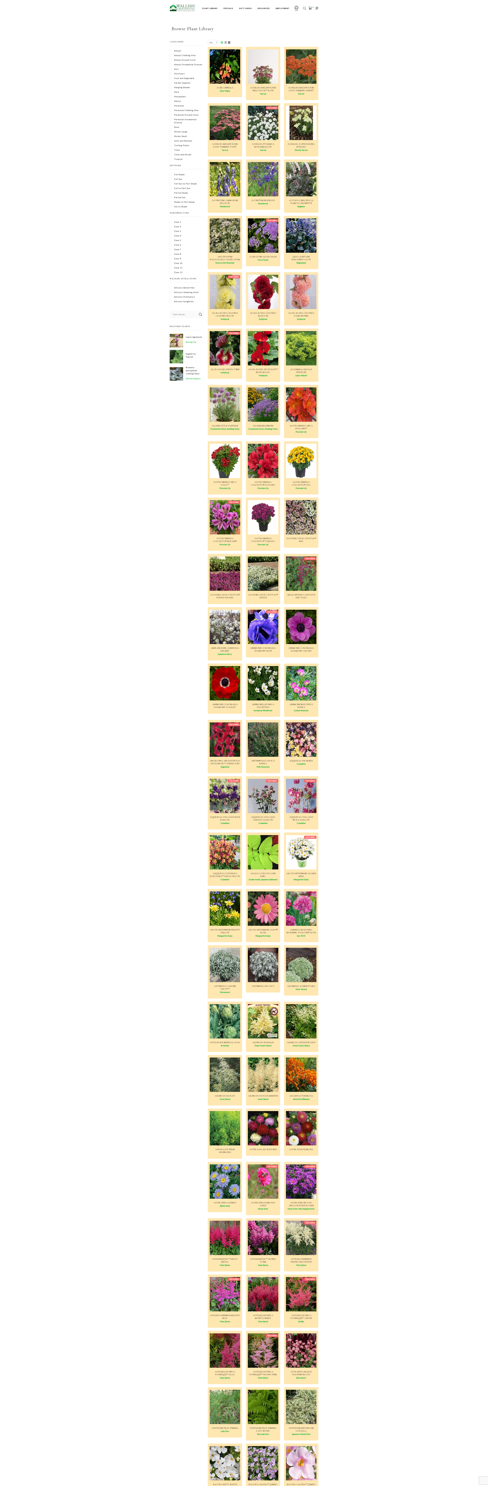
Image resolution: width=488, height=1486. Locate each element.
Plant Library (210, 8)
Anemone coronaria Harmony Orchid (301, 649)
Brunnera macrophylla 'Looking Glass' (193, 370)
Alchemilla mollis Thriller (301, 371)
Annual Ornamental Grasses (188, 64)
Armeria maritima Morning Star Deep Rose (301, 931)
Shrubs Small (180, 136)
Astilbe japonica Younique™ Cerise (301, 1317)
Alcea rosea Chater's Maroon (263, 314)
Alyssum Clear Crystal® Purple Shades (225, 596)
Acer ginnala (225, 87)
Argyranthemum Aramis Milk (301, 875)
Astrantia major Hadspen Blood (301, 1373)
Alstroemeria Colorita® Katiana (263, 483)
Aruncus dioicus (225, 1095)
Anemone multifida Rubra (301, 706)
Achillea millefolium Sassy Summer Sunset (301, 89)
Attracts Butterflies (184, 288)
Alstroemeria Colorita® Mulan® (225, 540)
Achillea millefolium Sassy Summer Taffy (225, 145)
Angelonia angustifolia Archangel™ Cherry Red (225, 762)
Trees (177, 150)
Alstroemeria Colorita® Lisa (301, 483)
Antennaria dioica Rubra (263, 762)
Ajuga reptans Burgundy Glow (301, 258)
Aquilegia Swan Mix (301, 760)
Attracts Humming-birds (186, 292)
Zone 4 (177, 236)
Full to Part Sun (182, 188)
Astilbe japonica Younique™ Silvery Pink (263, 1373)
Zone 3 (177, 231)
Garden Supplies (182, 83)
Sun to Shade (180, 206)
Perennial (179, 106)
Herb (176, 92)
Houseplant (180, 96)
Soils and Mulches (183, 141)
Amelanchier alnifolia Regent (225, 649)
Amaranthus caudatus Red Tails (301, 596)
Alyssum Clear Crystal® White (263, 596)
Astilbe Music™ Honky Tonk (263, 1260)
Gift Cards (245, 8)
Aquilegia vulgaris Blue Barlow (225, 818)
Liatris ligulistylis (194, 337)
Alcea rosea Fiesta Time (224, 369)
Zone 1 (177, 222)
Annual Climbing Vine (185, 55)
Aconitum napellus (263, 200)
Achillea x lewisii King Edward (301, 145)
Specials (228, 8)
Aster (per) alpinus (225, 1202)
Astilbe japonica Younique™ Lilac (225, 1373)
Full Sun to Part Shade (185, 184)
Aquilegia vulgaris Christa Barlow (263, 818)
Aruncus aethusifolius (301, 1042)
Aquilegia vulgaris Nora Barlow (301, 818)
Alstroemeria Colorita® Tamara (263, 540)
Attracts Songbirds (184, 301)
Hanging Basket (182, 87)
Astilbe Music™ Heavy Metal (225, 1260)
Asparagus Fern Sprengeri (225, 1151)
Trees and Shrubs (183, 154)
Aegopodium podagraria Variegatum (225, 258)
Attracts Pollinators (184, 297)
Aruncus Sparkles (263, 1042)
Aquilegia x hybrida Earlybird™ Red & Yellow (225, 875)
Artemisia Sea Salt (263, 986)
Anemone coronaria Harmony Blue (263, 649)
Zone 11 (178, 268)
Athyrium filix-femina (224, 1428)
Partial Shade (181, 193)
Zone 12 (178, 272)
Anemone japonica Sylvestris (263, 706)
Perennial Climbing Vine (186, 110)
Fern (176, 69)
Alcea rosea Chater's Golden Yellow (225, 314)
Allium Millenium (263, 425)
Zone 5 (177, 240)
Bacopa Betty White (225, 1484)
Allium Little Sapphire (225, 425)
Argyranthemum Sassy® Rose (263, 931)
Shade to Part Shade (184, 202)
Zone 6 (177, 245)
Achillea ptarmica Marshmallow (263, 145)
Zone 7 (177, 249)
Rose (176, 127)
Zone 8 (177, 254)
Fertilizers (179, 73)
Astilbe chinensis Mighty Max (225, 1317)
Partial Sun (180, 197)
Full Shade (179, 174)
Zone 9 (177, 258)
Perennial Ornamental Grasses (185, 121)
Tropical (178, 159)
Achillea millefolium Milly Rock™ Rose (263, 89)
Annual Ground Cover (185, 60)
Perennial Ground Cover (186, 115)
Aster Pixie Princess (301, 1149)
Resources (264, 8)
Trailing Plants (181, 145)
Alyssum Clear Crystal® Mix (301, 540)
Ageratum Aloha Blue (263, 256)
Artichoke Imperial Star (225, 1042)
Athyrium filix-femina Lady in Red (263, 1429)
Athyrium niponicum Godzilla (301, 1429)
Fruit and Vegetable (184, 78)
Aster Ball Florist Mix (263, 1149)
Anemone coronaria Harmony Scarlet (225, 706)
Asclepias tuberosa (301, 1095)
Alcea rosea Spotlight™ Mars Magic (263, 371)
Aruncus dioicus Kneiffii (263, 1095)
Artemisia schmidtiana (301, 986)
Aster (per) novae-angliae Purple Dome (301, 1204)
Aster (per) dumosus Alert (263, 1204)
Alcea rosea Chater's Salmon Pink (301, 314)
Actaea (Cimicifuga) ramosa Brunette (301, 202)
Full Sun (178, 179)
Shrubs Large (180, 131)
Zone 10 (178, 263)
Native (177, 101)
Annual (177, 51)
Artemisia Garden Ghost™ (225, 987)
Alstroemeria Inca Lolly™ (225, 483)
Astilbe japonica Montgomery (263, 1317)
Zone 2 (177, 226)
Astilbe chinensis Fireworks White (301, 1260)
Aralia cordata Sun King (263, 875)
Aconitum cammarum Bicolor (225, 202)
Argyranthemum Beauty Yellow (225, 931)
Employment (282, 8)
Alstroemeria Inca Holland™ (301, 427)
